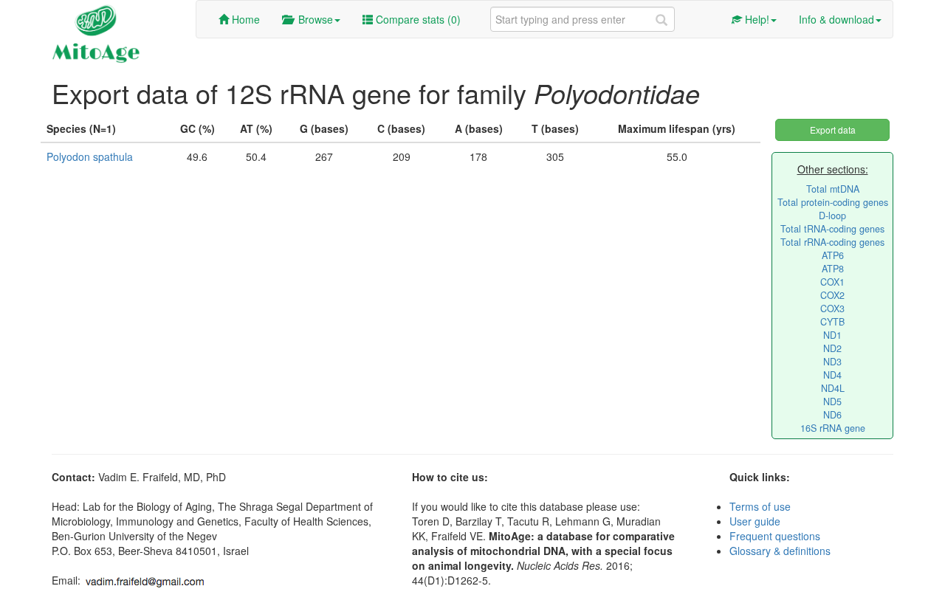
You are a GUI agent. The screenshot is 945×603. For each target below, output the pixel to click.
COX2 (832, 295)
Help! (755, 19)
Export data (833, 129)
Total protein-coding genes (832, 202)
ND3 (832, 361)
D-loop (832, 215)
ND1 (832, 335)
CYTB (832, 321)
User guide (754, 521)
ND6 (832, 414)
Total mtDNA (832, 189)
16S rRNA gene (832, 428)
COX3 (832, 308)
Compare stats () (417, 19)
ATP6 (833, 255)
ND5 (832, 401)
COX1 (832, 282)
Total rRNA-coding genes (832, 242)
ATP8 (833, 268)
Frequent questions (774, 535)
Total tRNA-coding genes (832, 228)
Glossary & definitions (780, 550)
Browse (312, 19)
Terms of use (760, 506)
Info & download (836, 19)
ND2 (832, 348)
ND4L (833, 388)
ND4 (832, 375)
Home (244, 19)
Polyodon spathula (90, 156)
